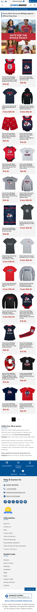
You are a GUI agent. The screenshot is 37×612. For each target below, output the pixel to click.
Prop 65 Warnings (10, 539)
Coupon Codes (8, 579)
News (5, 576)
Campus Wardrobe (14, 604)
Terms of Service (9, 536)
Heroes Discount (9, 582)
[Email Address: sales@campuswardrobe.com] (6, 1)
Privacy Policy (8, 533)
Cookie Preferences (10, 549)
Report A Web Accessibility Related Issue (18, 601)
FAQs (5, 530)
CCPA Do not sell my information (15, 546)
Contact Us (7, 527)
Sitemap (6, 585)
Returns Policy (8, 563)
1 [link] (13, 419)
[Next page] (23, 419)
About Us (7, 523)
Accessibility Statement (12, 543)
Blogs (5, 572)
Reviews (6, 560)
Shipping (7, 566)
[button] (2, 5)
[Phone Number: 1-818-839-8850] (2, 1)
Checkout (34, 1)
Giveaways (7, 569)
